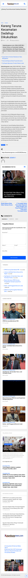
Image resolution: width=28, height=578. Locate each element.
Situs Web (4, 251)
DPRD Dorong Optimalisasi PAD (11, 269)
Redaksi (13, 552)
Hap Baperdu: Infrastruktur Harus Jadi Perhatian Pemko (13, 564)
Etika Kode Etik (8, 549)
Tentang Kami (8, 546)
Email (16, 245)
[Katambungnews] (12, 5)
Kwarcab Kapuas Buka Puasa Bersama (12, 60)
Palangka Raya (8, 444)
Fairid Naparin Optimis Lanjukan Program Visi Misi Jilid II (12, 468)
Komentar (5, 232)
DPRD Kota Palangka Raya (9, 319)
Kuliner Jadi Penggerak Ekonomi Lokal (13, 285)
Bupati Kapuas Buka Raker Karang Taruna (7, 204)
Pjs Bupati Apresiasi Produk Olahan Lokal (13, 63)
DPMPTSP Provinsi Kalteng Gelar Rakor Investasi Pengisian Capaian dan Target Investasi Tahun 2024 (14, 476)
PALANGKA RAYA (7, 433)
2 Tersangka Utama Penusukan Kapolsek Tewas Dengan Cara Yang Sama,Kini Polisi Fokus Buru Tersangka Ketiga (21, 207)
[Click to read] (14, 177)
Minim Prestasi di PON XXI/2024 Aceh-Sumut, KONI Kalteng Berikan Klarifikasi (13, 448)
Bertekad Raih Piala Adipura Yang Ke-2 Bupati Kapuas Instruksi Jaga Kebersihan (14, 194)
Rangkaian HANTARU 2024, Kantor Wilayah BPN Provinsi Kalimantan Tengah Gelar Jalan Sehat (12, 485)
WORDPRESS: (5, 219)
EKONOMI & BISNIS (8, 493)
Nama (4, 245)
